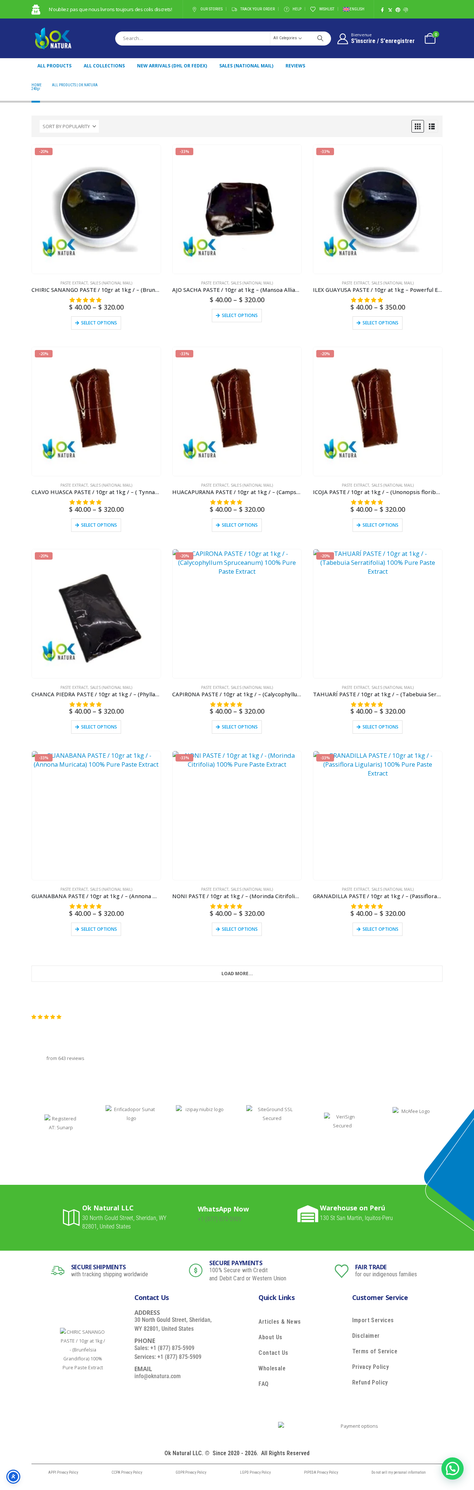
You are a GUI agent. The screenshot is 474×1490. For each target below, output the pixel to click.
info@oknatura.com (157, 1376)
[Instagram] (405, 9)
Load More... (237, 973)
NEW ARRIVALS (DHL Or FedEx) (172, 66)
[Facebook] (382, 9)
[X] (390, 9)
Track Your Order (257, 9)
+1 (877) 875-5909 (219, 1219)
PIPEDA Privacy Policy (321, 1472)
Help (297, 9)
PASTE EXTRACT (74, 283)
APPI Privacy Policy (63, 1472)
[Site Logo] (52, 38)
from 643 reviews (65, 1058)
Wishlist (326, 9)
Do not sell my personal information (398, 1472)
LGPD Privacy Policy (255, 1472)
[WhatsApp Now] (189, 1214)
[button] (417, 126)
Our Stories (211, 9)
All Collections (104, 66)
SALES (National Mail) (246, 66)
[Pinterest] (397, 9)
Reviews (295, 66)
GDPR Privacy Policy (191, 1472)
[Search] (320, 38)
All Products (54, 66)
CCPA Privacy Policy (126, 1472)
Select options (99, 323)
